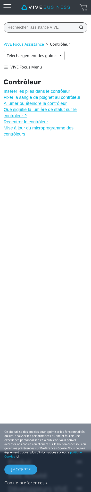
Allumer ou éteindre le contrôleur (35, 103)
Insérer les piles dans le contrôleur (37, 91)
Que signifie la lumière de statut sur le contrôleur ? (40, 112)
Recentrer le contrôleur (26, 121)
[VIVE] (45, 7)
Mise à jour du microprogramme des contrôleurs (39, 131)
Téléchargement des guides (32, 55)
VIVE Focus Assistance (24, 44)
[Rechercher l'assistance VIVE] (79, 27)
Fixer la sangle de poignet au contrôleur (42, 97)
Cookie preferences (24, 482)
